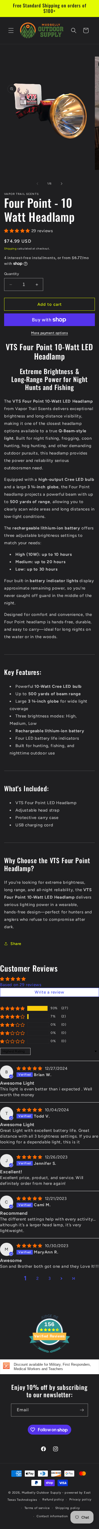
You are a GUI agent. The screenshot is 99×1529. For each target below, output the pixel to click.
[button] (11, 30)
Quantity (11, 274)
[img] (30, 1068)
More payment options (49, 333)
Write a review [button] (49, 992)
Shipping (10, 248)
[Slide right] (62, 184)
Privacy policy (80, 1499)
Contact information (52, 1516)
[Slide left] (37, 184)
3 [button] (49, 1278)
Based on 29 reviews (20, 984)
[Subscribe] (82, 1410)
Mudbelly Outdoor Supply (41, 1492)
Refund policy (53, 1499)
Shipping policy (67, 1508)
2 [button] (37, 1278)
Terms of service (37, 1508)
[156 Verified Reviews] (49, 1355)
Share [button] (15, 943)
